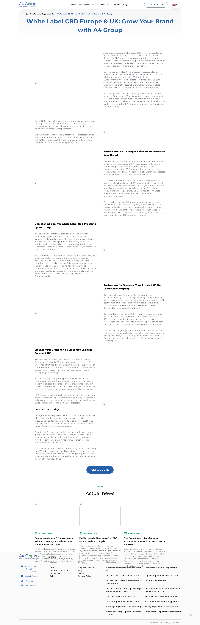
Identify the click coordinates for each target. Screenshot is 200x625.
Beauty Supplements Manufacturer (161, 607)
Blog (125, 5)
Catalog (52, 557)
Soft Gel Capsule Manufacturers (121, 596)
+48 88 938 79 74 (32, 586)
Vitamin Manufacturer (155, 581)
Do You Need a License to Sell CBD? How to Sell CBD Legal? (99, 540)
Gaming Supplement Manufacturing (123, 607)
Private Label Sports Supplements (122, 576)
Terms (81, 573)
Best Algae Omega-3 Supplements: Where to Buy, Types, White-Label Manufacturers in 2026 (54, 541)
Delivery (116, 5)
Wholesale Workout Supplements (161, 568)
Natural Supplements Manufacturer (123, 601)
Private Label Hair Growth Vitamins (161, 596)
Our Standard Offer (87, 5)
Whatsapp (29, 581)
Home (73, 5)
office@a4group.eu (33, 576)
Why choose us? (86, 568)
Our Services (104, 5)
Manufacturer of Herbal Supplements (162, 601)
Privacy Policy (84, 576)
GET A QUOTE (156, 4)
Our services (55, 573)
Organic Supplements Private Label (162, 576)
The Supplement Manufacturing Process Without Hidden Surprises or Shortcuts (144, 541)
